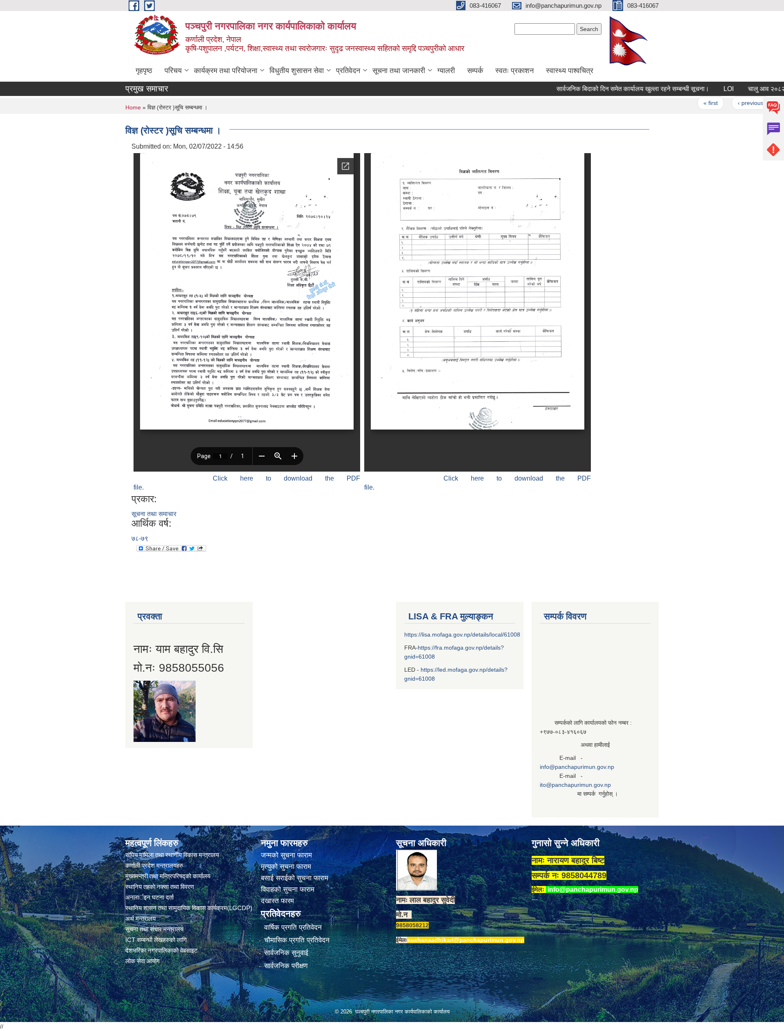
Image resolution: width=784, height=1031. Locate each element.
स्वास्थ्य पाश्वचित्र (569, 71)
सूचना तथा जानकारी (398, 71)
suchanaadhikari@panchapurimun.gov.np (465, 940)
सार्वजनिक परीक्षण (285, 966)
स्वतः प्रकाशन (514, 71)
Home (133, 107)
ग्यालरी (446, 71)
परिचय (173, 71)
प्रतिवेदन (348, 71)
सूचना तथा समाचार (153, 513)
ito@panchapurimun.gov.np (575, 785)
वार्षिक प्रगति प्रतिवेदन (293, 927)
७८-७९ (139, 538)
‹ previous (725, 103)
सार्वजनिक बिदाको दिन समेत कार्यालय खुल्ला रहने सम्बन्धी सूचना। (607, 88)
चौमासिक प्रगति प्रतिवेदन (297, 940)
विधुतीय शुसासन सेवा (297, 71)
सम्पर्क (475, 71)
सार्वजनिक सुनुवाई (286, 953)
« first (685, 103)
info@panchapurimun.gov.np (577, 767)
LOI (703, 88)
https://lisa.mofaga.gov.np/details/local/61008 (462, 634)
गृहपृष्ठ (144, 71)
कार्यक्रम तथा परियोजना (225, 71)
